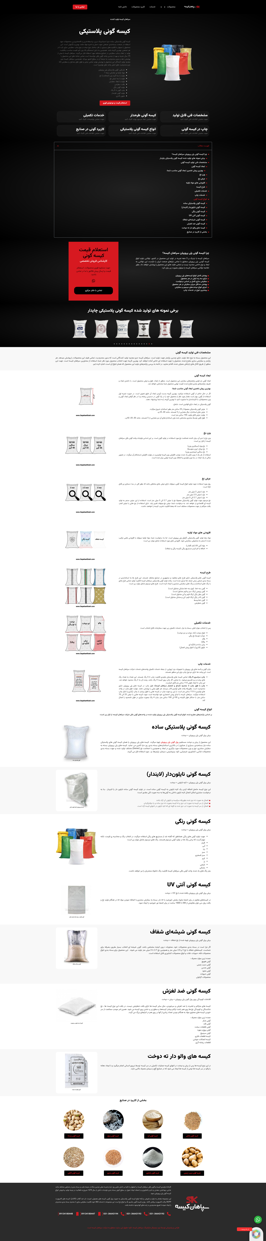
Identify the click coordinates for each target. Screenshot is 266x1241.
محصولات (171, 6)
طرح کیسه (200, 187)
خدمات (152, 6)
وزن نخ (202, 174)
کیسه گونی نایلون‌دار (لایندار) (193, 207)
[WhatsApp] (93, 281)
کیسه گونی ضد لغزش (196, 223)
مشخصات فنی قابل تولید (190, 115)
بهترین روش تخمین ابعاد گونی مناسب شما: (185, 170)
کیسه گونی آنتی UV (197, 215)
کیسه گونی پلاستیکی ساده (194, 203)
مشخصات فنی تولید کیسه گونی (194, 162)
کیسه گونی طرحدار (143, 115)
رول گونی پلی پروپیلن (170, 742)
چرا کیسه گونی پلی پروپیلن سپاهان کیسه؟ (189, 154)
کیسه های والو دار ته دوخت (193, 228)
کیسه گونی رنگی (198, 211)
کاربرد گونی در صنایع (90, 129)
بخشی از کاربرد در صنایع (197, 232)
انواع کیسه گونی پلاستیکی (138, 129)
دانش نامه (122, 6)
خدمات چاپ (200, 195)
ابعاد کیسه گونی (198, 166)
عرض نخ (201, 178)
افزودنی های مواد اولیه (195, 182)
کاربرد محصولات (138, 6)
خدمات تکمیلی (93, 115)
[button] (58, 146)
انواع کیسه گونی (200, 199)
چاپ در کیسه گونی (195, 129)
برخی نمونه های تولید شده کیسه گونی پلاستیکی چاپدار (182, 158)
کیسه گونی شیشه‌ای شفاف (194, 219)
